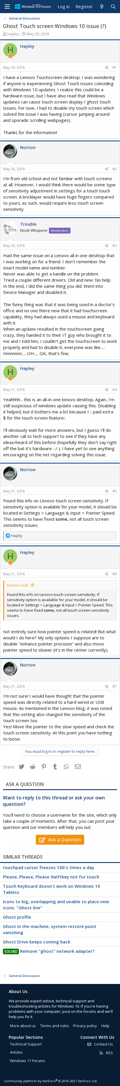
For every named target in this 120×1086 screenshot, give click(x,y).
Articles (16, 1052)
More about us (23, 1025)
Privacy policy (85, 1025)
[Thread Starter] (10, 56)
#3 (114, 245)
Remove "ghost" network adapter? (57, 951)
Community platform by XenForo (51, 1081)
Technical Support (26, 1044)
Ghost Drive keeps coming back (36, 942)
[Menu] (7, 6)
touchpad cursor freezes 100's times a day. (49, 867)
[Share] (106, 67)
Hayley (13, 33)
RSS (109, 1052)
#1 (114, 67)
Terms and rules (54, 1025)
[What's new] (101, 6)
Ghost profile (17, 917)
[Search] (113, 6)
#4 (114, 389)
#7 (114, 686)
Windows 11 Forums (27, 1060)
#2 (114, 168)
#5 (114, 491)
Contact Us (103, 1044)
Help (105, 1025)
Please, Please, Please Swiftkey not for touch (51, 877)
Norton (28, 147)
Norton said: (18, 585)
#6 (114, 573)
